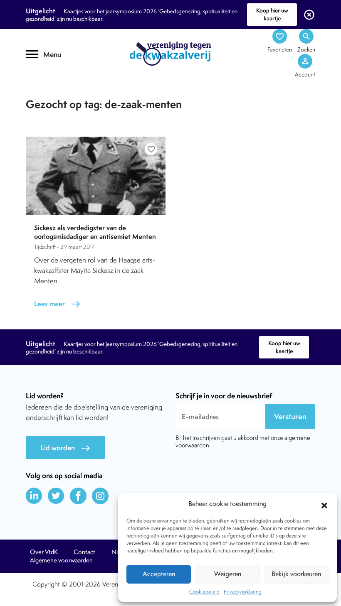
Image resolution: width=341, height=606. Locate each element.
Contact (84, 552)
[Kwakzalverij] (170, 53)
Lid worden (65, 448)
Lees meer (57, 304)
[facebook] (78, 496)
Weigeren (227, 573)
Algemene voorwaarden (61, 560)
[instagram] (100, 496)
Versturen (290, 416)
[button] (324, 504)
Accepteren (159, 573)
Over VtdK (44, 552)
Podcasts (53, 94)
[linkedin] (34, 496)
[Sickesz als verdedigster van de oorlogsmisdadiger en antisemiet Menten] (96, 176)
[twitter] (56, 496)
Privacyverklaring (243, 591)
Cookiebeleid (204, 591)
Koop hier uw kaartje (272, 14)
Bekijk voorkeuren (296, 573)
